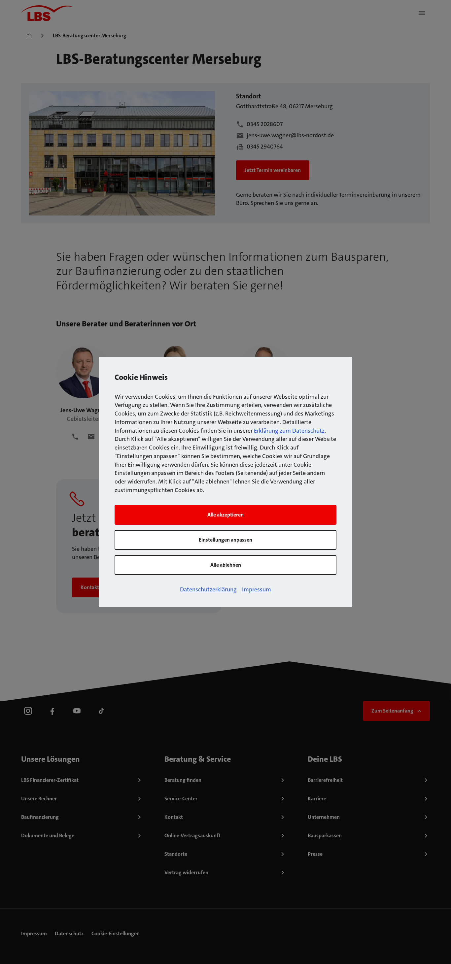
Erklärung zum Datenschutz (289, 431)
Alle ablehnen (225, 564)
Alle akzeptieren (225, 514)
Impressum (256, 589)
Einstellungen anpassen (225, 539)
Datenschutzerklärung (208, 589)
